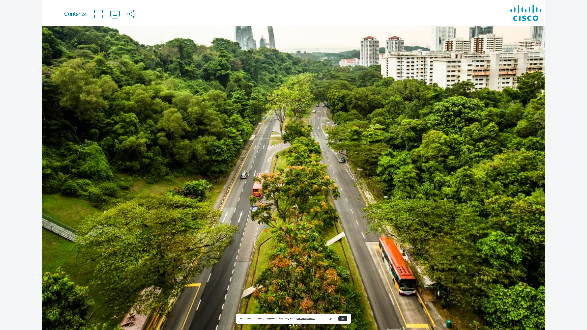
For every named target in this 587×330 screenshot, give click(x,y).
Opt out (332, 319)
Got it (343, 319)
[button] (69, 14)
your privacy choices (305, 318)
